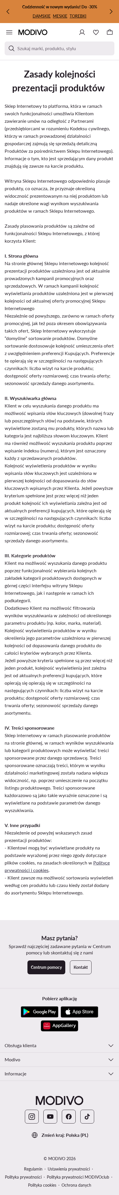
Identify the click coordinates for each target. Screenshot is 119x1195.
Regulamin (33, 1168)
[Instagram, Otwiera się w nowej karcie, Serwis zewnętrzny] (32, 1117)
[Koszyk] (110, 32)
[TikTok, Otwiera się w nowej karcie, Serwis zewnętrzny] (87, 1117)
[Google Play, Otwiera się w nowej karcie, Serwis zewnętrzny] (39, 1012)
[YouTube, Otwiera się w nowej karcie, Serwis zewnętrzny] (50, 1117)
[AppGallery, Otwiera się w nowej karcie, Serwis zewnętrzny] (59, 1026)
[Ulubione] (96, 32)
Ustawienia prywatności (69, 1168)
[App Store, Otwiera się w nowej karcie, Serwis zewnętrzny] (79, 1012)
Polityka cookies (42, 1185)
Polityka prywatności (23, 1177)
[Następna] (111, 11)
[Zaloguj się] (82, 32)
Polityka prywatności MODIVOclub (78, 1177)
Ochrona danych (76, 1185)
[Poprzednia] (8, 11)
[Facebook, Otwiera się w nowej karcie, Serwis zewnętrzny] (69, 1117)
